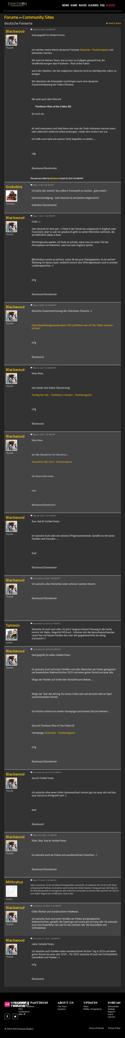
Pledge (110, 5)
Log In (110, 1014)
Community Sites (38, 17)
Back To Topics (115, 23)
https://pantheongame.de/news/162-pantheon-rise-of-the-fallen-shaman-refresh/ (73, 326)
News (65, 5)
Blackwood (15, 31)
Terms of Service (96, 1028)
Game (74, 5)
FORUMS (114, 1003)
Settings (111, 1009)
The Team (62, 1006)
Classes (93, 5)
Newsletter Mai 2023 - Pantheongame (52, 462)
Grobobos (14, 187)
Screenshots (24, 1011)
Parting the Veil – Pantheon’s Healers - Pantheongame (62, 395)
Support (111, 1011)
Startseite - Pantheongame (94, 50)
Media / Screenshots (93, 1009)
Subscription (113, 1006)
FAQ (102, 5)
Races (83, 5)
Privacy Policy (114, 1028)
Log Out (111, 1017)
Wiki (21, 1014)
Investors (62, 1009)
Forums (11, 17)
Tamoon (13, 625)
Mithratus (14, 882)
